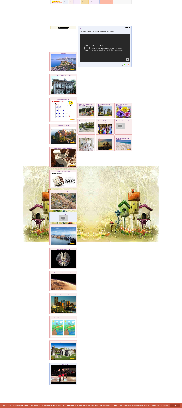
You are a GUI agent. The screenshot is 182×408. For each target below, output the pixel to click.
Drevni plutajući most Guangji (63, 226)
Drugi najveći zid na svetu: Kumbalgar (63, 191)
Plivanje (82, 29)
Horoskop (77, 1)
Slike (71, 1)
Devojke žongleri (63, 214)
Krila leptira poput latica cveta (63, 249)
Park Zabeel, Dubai (83, 120)
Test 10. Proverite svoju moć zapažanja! (63, 317)
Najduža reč (84, 1)
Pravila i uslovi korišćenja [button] (161, 405)
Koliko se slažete (94, 1)
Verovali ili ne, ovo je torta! (85, 137)
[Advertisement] (91, 15)
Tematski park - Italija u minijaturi (63, 342)
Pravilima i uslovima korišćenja (15, 405)
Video (65, 1)
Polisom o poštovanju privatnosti (32, 405)
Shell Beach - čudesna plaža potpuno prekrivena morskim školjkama (122, 138)
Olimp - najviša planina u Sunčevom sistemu (63, 272)
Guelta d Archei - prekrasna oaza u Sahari (63, 148)
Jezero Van (63, 53)
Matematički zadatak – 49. (63, 99)
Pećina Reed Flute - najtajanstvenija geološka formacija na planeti (103, 122)
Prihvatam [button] (175, 405)
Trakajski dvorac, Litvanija (63, 125)
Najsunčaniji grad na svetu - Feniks (63, 294)
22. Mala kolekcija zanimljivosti (63, 171)
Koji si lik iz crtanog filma (106, 1)
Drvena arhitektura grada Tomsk (63, 75)
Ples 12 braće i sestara (63, 364)
